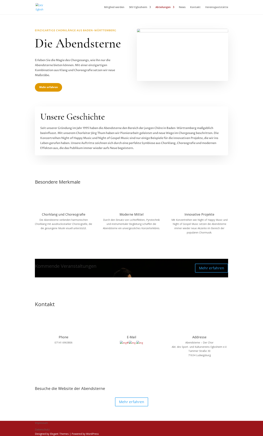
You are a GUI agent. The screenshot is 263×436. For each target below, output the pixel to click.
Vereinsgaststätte (216, 7)
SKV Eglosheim (138, 7)
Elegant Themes (59, 433)
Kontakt (195, 7)
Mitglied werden (114, 7)
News (182, 7)
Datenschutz (42, 429)
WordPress (92, 433)
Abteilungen (163, 7)
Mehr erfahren (48, 87)
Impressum (41, 423)
